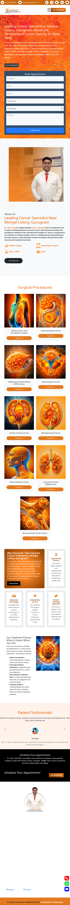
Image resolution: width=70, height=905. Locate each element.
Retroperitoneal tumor (13, 854)
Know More (13, 261)
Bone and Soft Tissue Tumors (16, 861)
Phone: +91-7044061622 (15, 877)
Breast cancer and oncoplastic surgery (19, 832)
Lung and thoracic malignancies (16, 857)
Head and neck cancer (13, 839)
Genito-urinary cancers (13, 846)
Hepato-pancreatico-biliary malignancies (20, 850)
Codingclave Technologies (51, 902)
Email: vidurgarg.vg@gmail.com (17, 881)
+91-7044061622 (10, 2)
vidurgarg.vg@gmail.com (30, 2)
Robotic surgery (15, 246)
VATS (43, 252)
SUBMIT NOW (35, 130)
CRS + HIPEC (14, 252)
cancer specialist (38, 228)
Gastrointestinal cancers (14, 835)
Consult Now (13, 583)
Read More (19, 338)
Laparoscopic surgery (49, 246)
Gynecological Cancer (13, 843)
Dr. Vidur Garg (9, 228)
